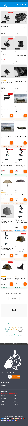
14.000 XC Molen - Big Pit (6, 83)
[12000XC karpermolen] (7, 43)
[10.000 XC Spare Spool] (20, 17)
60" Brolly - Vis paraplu (7, 194)
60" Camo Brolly (19, 194)
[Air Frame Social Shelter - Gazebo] (7, 267)
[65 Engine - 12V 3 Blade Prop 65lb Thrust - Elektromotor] (20, 211)
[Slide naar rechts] (26, 1)
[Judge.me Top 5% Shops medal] (20, 329)
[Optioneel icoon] (20, 4)
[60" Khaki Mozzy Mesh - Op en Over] (7, 211)
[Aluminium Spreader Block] (20, 267)
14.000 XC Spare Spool (20, 81)
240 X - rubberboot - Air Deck (7, 137)
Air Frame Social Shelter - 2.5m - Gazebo (21, 250)
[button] (18, 4)
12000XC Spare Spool (20, 55)
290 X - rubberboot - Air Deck (21, 137)
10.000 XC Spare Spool (20, 27)
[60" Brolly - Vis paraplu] (7, 182)
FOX (16, 51)
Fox (12, 9)
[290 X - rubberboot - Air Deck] (20, 127)
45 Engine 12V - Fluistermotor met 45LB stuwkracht (6, 166)
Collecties (8, 9)
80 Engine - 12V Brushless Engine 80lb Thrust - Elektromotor (7, 249)
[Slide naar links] (2, 1)
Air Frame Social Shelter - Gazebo (7, 279)
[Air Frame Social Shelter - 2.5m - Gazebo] (20, 238)
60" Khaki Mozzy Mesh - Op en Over (7, 222)
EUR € (5, 412)
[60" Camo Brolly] (20, 182)
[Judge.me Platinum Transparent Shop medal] (7, 329)
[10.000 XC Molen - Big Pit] (7, 17)
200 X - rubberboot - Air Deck (21, 110)
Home (2, 9)
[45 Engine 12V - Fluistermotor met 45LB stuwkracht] (7, 154)
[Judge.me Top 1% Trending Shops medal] (14, 329)
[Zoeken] (18, 4)
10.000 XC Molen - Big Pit (6, 27)
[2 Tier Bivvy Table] (7, 98)
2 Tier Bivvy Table (5, 110)
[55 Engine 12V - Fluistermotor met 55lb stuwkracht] (20, 154)
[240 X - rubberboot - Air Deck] (7, 127)
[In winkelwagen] (11, 115)
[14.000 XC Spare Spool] (20, 71)
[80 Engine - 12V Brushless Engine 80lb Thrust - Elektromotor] (7, 238)
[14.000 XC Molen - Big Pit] (7, 71)
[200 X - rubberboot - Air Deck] (20, 98)
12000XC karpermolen (6, 55)
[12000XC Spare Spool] (20, 43)
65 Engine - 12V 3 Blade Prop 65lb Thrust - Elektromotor (20, 221)
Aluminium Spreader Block (20, 279)
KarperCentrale (11, 416)
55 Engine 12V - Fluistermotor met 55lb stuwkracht (20, 166)
